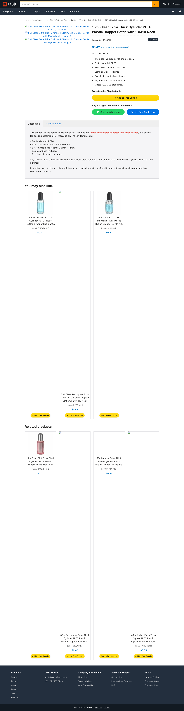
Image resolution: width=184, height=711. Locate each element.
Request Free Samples (121, 681)
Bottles (49, 11)
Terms (107, 707)
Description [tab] (34, 123)
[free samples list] (173, 11)
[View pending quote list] (180, 11)
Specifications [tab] (53, 123)
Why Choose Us (85, 685)
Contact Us (116, 677)
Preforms (74, 11)
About (166, 4)
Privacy (98, 707)
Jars (63, 11)
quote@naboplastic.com (56, 677)
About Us (82, 677)
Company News (152, 685)
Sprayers (7, 11)
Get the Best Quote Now (143, 112)
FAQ (113, 685)
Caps (36, 11)
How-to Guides (152, 677)
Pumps (22, 11)
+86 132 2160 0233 (54, 681)
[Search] (155, 4)
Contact (176, 4)
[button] (125, 98)
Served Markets (85, 681)
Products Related (152, 681)
